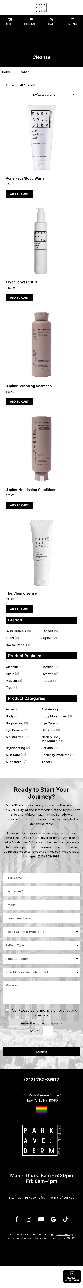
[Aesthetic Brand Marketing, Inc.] (71, 1238)
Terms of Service (61, 1197)
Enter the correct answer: (41, 1023)
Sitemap (15, 1197)
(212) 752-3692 (41, 1079)
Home (6, 72)
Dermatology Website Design (43, 1238)
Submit (41, 1051)
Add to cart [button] (19, 194)
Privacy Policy (35, 1197)
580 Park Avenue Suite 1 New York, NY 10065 (41, 1097)
